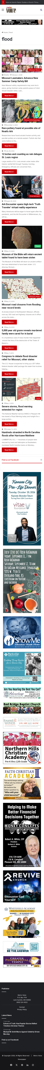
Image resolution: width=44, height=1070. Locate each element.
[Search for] (41, 10)
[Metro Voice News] (11, 9)
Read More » (9, 96)
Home (5, 32)
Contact (22, 1007)
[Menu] (3, 10)
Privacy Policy (22, 1009)
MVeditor (6, 75)
